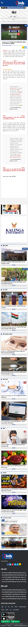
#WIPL (19, 155)
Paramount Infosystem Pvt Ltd (20, 625)
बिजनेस (7, 609)
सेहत (4, 428)
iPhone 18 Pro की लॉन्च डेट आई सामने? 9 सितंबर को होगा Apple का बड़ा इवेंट (13, 306)
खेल (15, 16)
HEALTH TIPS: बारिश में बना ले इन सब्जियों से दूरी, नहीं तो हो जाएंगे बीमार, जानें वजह (13, 466)
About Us (9, 625)
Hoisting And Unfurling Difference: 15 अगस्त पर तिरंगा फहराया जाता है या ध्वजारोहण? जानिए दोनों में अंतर (13, 327)
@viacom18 (13, 88)
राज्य (10, 609)
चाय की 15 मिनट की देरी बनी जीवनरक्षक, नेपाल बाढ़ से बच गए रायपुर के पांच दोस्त (14, 582)
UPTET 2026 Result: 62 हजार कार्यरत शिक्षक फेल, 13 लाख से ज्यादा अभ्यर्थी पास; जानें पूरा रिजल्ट (13, 422)
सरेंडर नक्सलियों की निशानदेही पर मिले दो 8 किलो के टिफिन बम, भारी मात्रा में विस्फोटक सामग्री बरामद (14, 575)
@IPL (18, 90)
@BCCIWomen (16, 94)
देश (5, 607)
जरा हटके (5, 290)
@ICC (11, 157)
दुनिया (2, 607)
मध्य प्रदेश (6, 621)
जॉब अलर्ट (5, 379)
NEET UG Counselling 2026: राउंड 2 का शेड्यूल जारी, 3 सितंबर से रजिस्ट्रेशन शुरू (13, 396)
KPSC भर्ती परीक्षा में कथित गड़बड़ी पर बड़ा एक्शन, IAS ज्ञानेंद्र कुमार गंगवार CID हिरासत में (14, 579)
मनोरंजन (16, 607)
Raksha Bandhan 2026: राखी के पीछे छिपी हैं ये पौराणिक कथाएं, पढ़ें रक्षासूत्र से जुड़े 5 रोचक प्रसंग (13, 489)
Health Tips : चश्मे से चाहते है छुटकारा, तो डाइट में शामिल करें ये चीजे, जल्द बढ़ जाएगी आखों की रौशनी (13, 352)
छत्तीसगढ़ (16, 621)
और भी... (14, 265)
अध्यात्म (4, 473)
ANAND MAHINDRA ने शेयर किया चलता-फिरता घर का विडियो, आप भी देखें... (14, 118)
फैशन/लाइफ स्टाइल (7, 334)
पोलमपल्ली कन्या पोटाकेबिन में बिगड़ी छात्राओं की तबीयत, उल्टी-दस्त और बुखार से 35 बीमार (14, 573)
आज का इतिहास (16, 609)
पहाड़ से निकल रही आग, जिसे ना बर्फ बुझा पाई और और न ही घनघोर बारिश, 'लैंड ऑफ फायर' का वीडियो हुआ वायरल (14, 64)
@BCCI (20, 93)
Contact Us (3, 625)
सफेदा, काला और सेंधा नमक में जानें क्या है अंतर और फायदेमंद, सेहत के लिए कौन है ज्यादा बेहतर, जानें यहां (13, 373)
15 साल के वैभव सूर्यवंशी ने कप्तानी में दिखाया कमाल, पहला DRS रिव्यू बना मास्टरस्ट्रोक (14, 577)
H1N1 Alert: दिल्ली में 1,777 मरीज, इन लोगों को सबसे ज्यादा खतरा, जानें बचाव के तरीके (13, 445)
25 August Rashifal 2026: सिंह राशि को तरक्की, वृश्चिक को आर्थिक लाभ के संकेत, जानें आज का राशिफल (13, 510)
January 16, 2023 (13, 109)
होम (11, 16)
